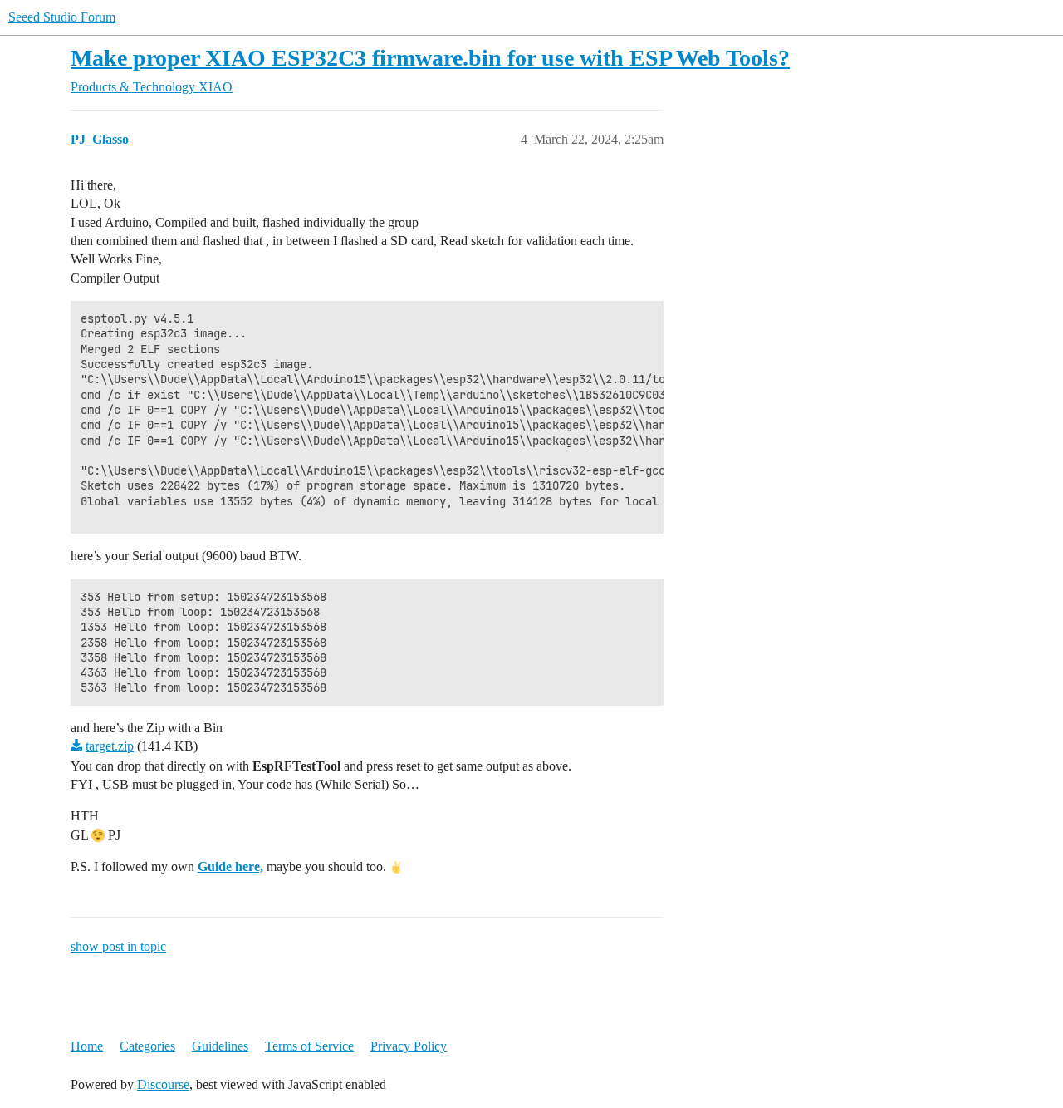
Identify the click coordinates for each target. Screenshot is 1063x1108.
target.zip (110, 746)
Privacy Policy (408, 1046)
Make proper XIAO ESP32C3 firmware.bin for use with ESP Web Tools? (430, 58)
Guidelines (220, 1046)
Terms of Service (309, 1046)
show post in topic (118, 946)
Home (87, 1046)
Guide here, (230, 866)
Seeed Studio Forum (61, 17)
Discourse (163, 1084)
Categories (147, 1046)
